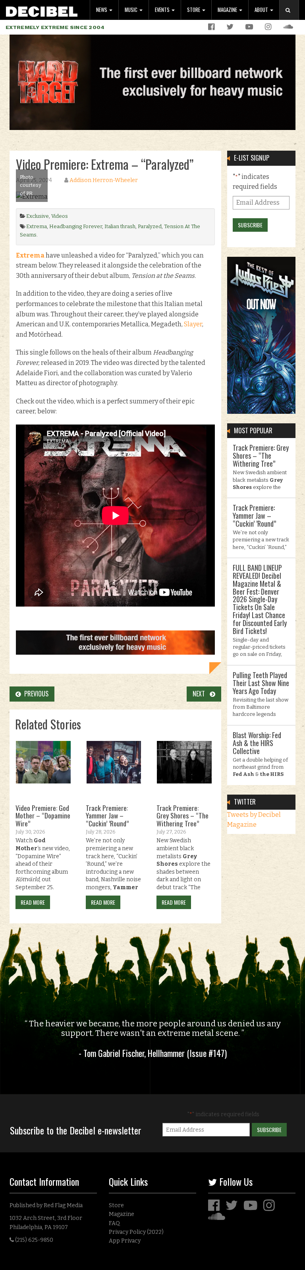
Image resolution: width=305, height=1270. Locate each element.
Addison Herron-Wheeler (103, 180)
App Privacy (125, 1240)
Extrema (36, 226)
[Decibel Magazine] (41, 10)
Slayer (193, 324)
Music (132, 10)
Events (163, 10)
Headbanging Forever (75, 226)
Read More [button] (33, 902)
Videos (59, 216)
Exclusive (37, 216)
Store (194, 10)
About (262, 10)
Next (201, 693)
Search (292, 18)
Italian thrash (119, 226)
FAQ (114, 1223)
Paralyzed (150, 226)
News (102, 10)
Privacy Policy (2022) (136, 1232)
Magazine (228, 10)
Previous (34, 693)
